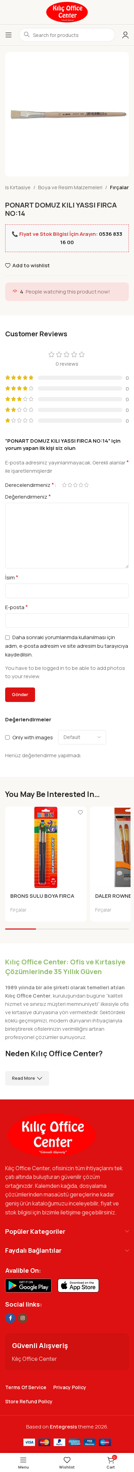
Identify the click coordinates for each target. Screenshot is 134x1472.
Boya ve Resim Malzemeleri (70, 187)
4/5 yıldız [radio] (80, 485)
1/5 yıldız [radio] (64, 485)
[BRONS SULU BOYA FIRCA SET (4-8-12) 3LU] (46, 847)
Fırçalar (119, 187)
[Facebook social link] (10, 1318)
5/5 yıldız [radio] (86, 485)
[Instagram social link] (23, 1318)
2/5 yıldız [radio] (69, 485)
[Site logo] (67, 11)
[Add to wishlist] (81, 813)
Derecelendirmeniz (29, 485)
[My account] (125, 35)
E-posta (16, 607)
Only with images (32, 737)
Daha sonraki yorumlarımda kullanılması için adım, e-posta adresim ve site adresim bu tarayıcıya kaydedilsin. (66, 646)
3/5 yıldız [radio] (75, 485)
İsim (11, 577)
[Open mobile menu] (8, 35)
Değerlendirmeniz (28, 496)
